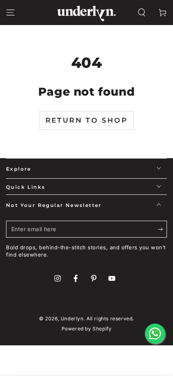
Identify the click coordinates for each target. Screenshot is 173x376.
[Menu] (10, 12)
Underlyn (72, 318)
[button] (141, 12)
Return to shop (86, 120)
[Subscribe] (162, 229)
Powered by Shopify (87, 329)
